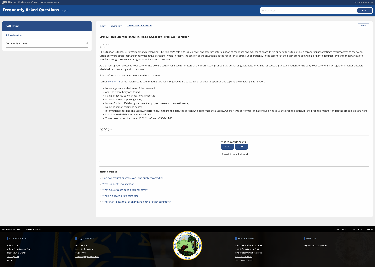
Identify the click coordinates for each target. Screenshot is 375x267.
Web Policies (357, 229)
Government (116, 26)
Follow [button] (363, 25)
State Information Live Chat (247, 249)
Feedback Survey (340, 229)
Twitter (105, 131)
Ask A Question (14, 35)
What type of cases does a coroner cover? (125, 189)
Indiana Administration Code (19, 249)
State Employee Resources (87, 256)
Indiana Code (12, 245)
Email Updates (13, 256)
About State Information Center (249, 245)
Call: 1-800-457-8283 (243, 256)
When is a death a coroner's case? (120, 195)
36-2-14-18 (114, 81)
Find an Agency (81, 245)
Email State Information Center (248, 253)
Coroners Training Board (139, 26)
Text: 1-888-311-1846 (244, 260)
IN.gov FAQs (80, 253)
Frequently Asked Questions (31, 9)
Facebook (101, 131)
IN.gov (102, 26)
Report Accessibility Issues (315, 245)
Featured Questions (16, 43)
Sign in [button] (65, 10)
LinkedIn (110, 131)
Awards (10, 260)
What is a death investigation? (118, 184)
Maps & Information (84, 249)
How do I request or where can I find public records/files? (133, 178)
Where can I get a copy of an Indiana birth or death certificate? (136, 201)
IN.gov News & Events (16, 253)
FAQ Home (12, 26)
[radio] (227, 147)
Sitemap (369, 229)
